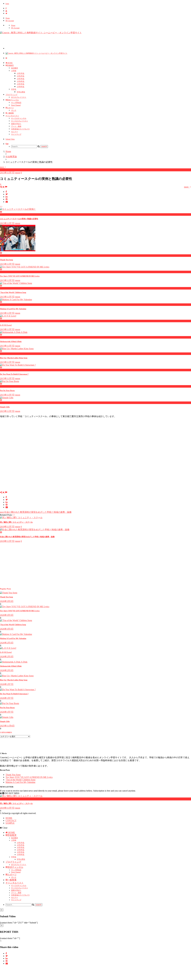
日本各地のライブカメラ (20, 129)
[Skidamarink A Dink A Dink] (13, 662)
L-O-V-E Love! (6, 325)
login (7, 4)
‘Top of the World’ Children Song (13, 625)
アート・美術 (16, 126)
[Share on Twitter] (7, 194)
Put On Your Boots (7, 390)
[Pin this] (7, 199)
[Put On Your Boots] (9, 703)
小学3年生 (20, 79)
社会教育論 (5, 170)
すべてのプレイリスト (19, 121)
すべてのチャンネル (18, 118)
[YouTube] (6, 11)
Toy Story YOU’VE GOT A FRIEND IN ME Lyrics (20, 611)
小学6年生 (20, 87)
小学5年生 (20, 84)
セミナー (14, 132)
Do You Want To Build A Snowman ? (14, 374)
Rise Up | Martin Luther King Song (13, 358)
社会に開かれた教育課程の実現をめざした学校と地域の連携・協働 (35, 512)
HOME (10, 63)
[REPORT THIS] (6, 187)
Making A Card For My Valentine (13, 309)
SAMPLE (10, 823)
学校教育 (10, 65)
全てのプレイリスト (18, 97)
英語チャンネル (13, 100)
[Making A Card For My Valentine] (16, 634)
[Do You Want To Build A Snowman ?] (18, 689)
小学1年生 (20, 73)
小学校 (13, 71)
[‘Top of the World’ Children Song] (16, 620)
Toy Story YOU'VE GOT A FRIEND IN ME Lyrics (20, 276)
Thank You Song (6, 260)
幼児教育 (14, 68)
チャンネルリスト (12, 116)
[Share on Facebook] (6, 191)
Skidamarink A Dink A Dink (11, 341)
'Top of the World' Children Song (13, 292)
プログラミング (11, 95)
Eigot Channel (16, 105)
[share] (2, 187)
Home (8, 18)
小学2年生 (20, 76)
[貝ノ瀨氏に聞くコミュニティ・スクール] (21, 517)
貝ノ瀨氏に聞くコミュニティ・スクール (16, 522)
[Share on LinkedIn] (7, 196)
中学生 (13, 89)
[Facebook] (6, 8)
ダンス (13, 110)
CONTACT (11, 820)
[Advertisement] (56, 42)
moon (17, 172)
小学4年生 (20, 81)
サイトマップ (16, 134)
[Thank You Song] (8, 593)
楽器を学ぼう (16, 124)
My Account (10, 21)
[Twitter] (6, 13)
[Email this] (7, 202)
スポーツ (10, 108)
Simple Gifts (5, 407)
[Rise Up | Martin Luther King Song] (17, 676)
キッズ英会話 (16, 103)
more (187, 187)
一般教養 (10, 113)
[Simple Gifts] (6, 717)
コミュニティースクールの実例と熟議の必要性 (19, 219)
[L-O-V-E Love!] (8, 648)
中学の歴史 (21, 92)
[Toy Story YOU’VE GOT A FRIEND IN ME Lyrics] (24, 606)
